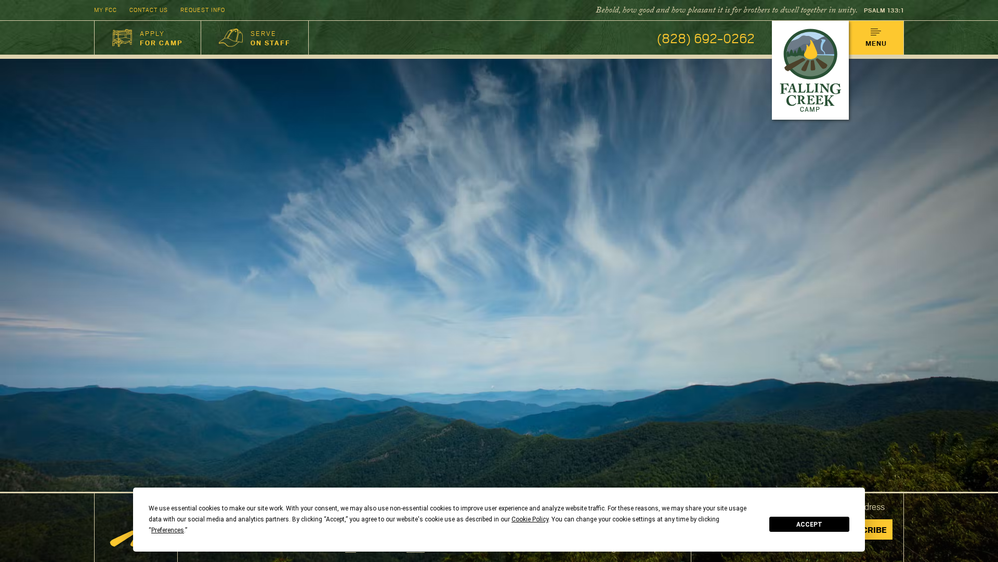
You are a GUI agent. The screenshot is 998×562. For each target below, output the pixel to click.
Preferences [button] (167, 530)
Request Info (202, 10)
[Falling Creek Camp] (810, 70)
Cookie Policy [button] (529, 519)
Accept (809, 524)
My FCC (105, 10)
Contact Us (148, 10)
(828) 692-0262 (706, 38)
